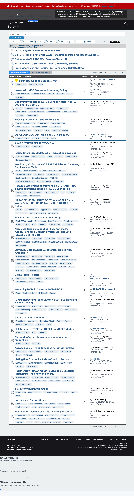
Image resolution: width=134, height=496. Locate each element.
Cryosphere (37, 238)
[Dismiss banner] (126, 6)
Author (90, 42)
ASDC (18, 171)
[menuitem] (73, 440)
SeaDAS (57, 422)
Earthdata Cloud (36, 84)
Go (36, 477)
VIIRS (53, 138)
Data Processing (47, 108)
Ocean (70, 94)
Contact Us (123, 443)
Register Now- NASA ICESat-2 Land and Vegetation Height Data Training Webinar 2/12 (45, 372)
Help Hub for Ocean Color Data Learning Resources (44, 411)
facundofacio (98, 329)
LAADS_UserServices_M (104, 142)
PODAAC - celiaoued (102, 347)
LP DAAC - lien (99, 217)
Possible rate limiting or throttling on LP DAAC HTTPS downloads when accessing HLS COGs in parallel (45, 187)
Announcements (30, 171)
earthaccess (37, 146)
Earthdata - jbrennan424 (103, 164)
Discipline (27, 42)
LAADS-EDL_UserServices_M (100, 278)
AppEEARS (46, 210)
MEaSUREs (66, 351)
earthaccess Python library (30, 400)
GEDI (50, 156)
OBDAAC (60, 94)
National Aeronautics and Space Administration (20, 449)
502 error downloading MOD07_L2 (34, 142)
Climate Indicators (23, 174)
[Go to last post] (90, 82)
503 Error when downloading (31, 388)
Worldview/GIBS (44, 181)
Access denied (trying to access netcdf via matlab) (44, 347)
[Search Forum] (123, 33)
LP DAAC (20, 115)
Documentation (64, 404)
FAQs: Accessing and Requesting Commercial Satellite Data (49, 68)
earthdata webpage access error (38, 80)
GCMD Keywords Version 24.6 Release (37, 50)
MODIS (51, 94)
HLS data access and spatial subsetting (38, 217)
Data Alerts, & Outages (33, 45)
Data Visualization (36, 112)
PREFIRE (53, 178)
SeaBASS (46, 422)
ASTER (19, 108)
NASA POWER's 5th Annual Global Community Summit (46, 63)
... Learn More (107, 6)
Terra (18, 396)
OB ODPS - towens (101, 119)
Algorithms (20, 321)
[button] (108, 72)
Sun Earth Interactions (25, 181)
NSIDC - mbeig (99, 400)
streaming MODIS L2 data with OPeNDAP (38, 289)
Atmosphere (37, 256)
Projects (50, 42)
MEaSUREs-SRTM (38, 213)
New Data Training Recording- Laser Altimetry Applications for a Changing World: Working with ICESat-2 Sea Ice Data (43, 231)
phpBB (105, 445)
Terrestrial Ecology (60, 130)
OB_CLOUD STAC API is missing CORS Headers (42, 134)
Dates (79, 42)
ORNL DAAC (32, 366)
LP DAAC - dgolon (101, 101)
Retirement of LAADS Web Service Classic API (41, 59)
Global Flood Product (27, 274)
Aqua (18, 293)
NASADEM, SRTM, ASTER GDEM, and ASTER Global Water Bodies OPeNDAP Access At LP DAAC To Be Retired (44, 203)
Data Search (21, 112)
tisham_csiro (98, 134)
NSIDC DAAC (71, 242)
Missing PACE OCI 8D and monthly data (37, 119)
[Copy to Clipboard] (1, 490)
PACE (47, 130)
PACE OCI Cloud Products (29, 317)
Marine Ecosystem (23, 130)
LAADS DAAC (66, 263)
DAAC (39, 42)
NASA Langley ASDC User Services (24, 447)
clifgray (96, 90)
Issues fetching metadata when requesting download (46, 153)
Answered (14, 42)
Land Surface (32, 115)
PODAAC (20, 97)
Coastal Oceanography (25, 123)
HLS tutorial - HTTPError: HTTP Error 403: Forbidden (45, 329)
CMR (30, 221)
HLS (62, 192)
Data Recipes (62, 108)
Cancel (28, 477)
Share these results (39, 72)
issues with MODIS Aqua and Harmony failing (41, 90)
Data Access (21, 84)
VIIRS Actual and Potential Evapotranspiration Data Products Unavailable (57, 54)
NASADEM (53, 213)
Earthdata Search (70, 112)
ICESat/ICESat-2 (56, 242)
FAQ (34, 407)
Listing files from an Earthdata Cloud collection (42, 359)
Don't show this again (14, 26)
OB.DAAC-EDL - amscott (104, 80)
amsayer (96, 317)
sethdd (96, 359)
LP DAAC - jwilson (101, 200)
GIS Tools (53, 263)
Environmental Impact (25, 282)
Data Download (22, 94)
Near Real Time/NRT (24, 325)
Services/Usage (65, 42)
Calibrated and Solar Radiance (53, 171)
